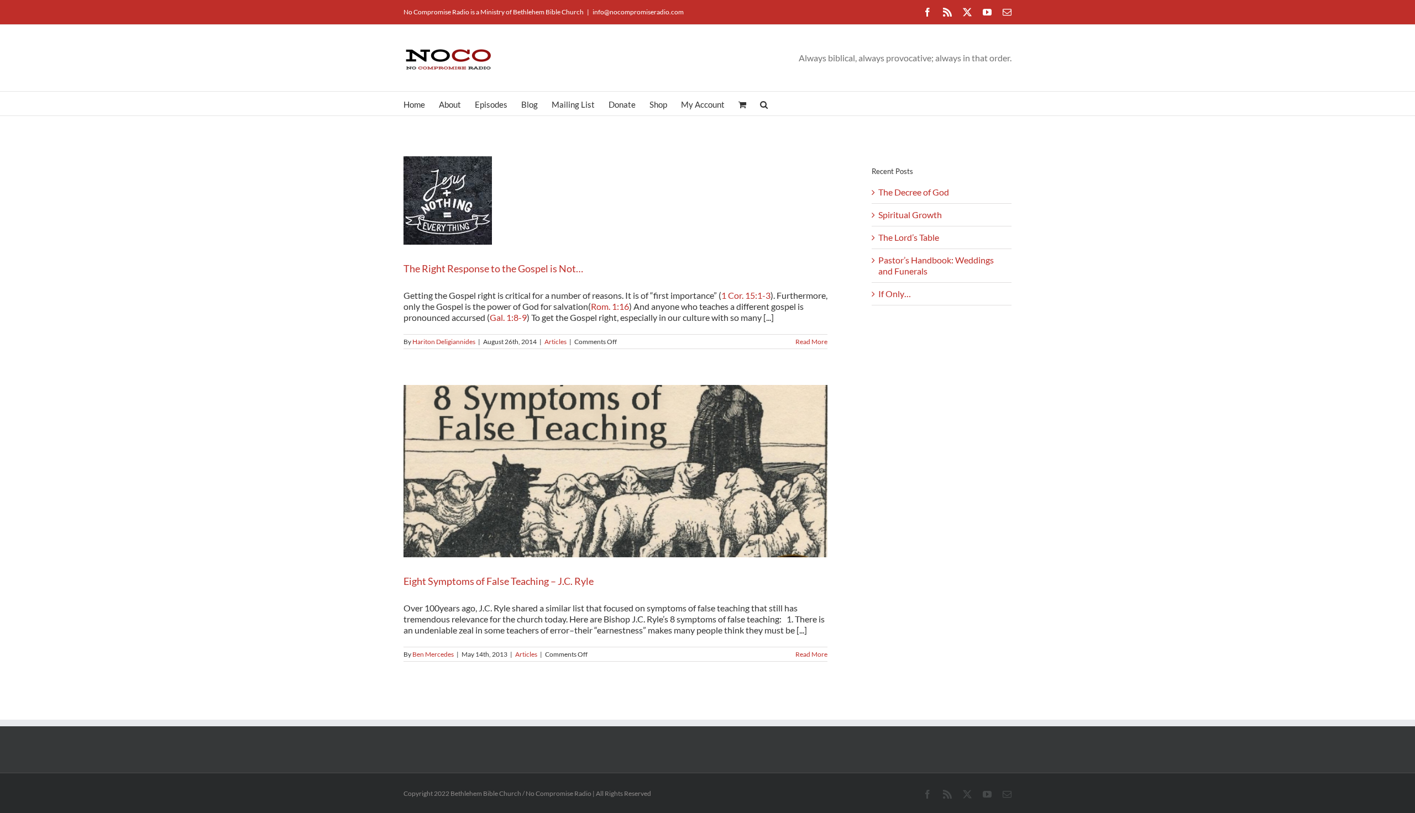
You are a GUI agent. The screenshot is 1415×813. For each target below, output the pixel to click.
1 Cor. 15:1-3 (746, 295)
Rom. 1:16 (610, 306)
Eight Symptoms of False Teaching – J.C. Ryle (498, 581)
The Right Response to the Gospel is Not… (493, 268)
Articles (555, 341)
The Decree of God (913, 192)
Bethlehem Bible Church (548, 12)
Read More (811, 341)
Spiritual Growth (910, 214)
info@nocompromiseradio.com (638, 12)
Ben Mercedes (433, 654)
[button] (764, 103)
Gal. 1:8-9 (508, 317)
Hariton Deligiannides (443, 341)
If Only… (894, 293)
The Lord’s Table (908, 237)
